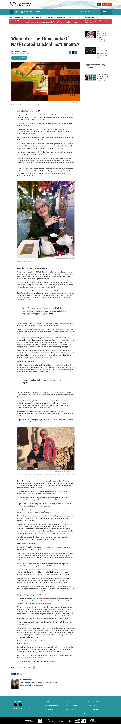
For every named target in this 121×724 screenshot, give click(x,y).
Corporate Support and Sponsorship (75, 713)
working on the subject (42, 395)
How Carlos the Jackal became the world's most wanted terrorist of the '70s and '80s (95, 66)
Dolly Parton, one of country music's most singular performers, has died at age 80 (102, 37)
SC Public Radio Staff (93, 702)
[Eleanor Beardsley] (15, 684)
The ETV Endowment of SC (52, 705)
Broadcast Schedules (16, 17)
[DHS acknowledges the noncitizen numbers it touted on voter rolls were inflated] (90, 50)
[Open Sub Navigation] (42, 17)
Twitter (68, 702)
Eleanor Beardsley (21, 51)
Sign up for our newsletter (95, 709)
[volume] (16, 12)
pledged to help (58, 365)
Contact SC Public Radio (72, 709)
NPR (37, 667)
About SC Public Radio (72, 705)
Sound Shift (49, 17)
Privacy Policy (91, 705)
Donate (107, 4)
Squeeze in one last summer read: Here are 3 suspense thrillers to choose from (102, 78)
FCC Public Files (49, 709)
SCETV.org (94, 17)
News (30, 667)
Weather (87, 17)
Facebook (47, 713)
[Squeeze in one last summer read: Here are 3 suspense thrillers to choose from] (90, 77)
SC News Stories (60, 17)
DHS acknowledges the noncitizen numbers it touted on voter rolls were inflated (102, 53)
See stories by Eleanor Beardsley (31, 685)
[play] (11, 12)
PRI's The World (20, 667)
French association (28, 601)
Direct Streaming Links (50, 702)
